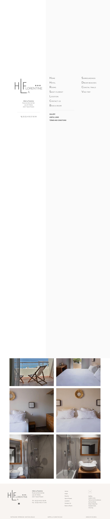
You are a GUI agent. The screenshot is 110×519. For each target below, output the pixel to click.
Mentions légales (30, 517)
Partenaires (13, 517)
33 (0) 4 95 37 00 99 (30, 117)
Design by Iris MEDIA (91, 517)
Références (21, 517)
